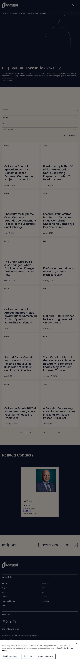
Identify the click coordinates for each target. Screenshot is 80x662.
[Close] (76, 643)
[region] (40, 651)
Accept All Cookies (46, 656)
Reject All (28, 656)
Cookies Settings (10, 656)
